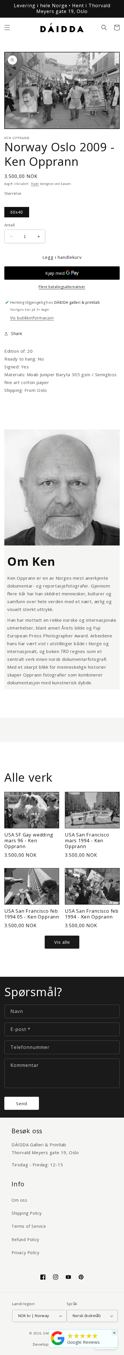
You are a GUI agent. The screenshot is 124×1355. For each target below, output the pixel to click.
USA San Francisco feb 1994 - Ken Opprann (92, 914)
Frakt (35, 184)
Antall (9, 225)
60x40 (16, 212)
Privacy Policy (25, 1252)
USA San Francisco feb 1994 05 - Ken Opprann (31, 914)
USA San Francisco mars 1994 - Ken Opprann (87, 840)
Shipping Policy (27, 1213)
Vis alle (62, 942)
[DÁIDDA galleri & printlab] (57, 1345)
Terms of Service (29, 1226)
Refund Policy (25, 1239)
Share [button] (16, 333)
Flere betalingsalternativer (62, 286)
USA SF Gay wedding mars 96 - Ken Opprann (28, 840)
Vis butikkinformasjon (32, 318)
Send (21, 1103)
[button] (7, 27)
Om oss (19, 1200)
